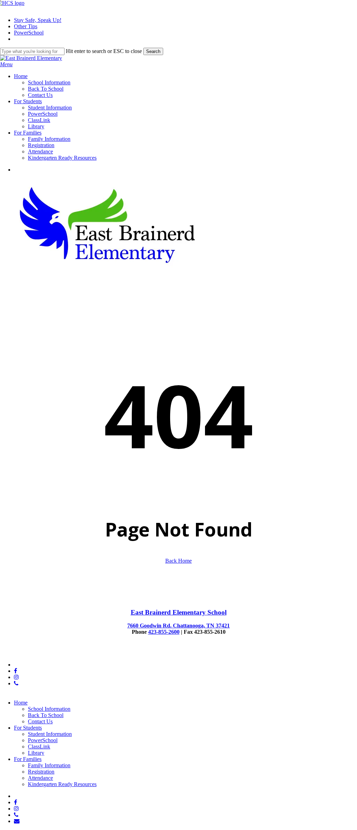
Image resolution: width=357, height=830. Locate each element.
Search (153, 51)
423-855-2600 (164, 632)
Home (21, 703)
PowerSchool (43, 740)
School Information (49, 709)
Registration (41, 772)
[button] (6, 64)
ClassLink (39, 746)
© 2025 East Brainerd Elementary (37, 653)
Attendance (40, 778)
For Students (28, 728)
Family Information (49, 765)
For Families (27, 759)
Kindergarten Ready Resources (62, 784)
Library (36, 753)
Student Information (50, 734)
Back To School (45, 715)
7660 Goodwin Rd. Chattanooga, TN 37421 (178, 626)
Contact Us (40, 721)
